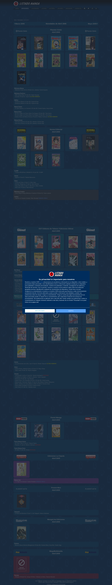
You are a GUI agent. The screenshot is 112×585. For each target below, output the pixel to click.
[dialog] (56, 292)
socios (41, 282)
